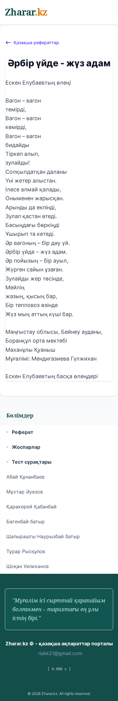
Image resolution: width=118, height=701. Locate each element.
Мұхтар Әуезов (24, 492)
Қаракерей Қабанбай (31, 507)
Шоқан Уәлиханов (27, 566)
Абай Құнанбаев (25, 477)
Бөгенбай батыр (25, 521)
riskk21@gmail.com (60, 653)
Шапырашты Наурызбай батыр (43, 536)
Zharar (26, 12)
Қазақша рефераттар (36, 42)
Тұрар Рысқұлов (25, 551)
